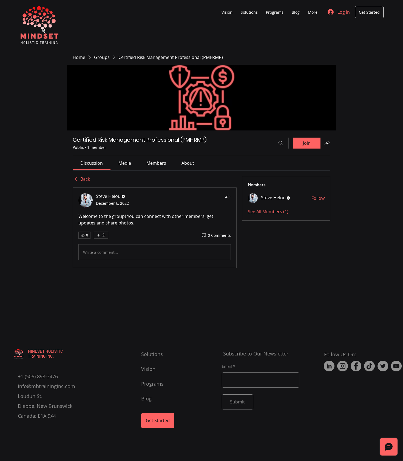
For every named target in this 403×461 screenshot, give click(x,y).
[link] (91, 163)
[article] (155, 227)
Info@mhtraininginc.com (46, 386)
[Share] (227, 196)
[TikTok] (369, 366)
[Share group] (327, 143)
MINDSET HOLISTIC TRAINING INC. (45, 353)
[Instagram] (342, 366)
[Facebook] (356, 366)
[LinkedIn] (329, 366)
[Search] (280, 143)
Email (227, 366)
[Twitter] (383, 366)
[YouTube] (396, 366)
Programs (152, 383)
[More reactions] (101, 235)
